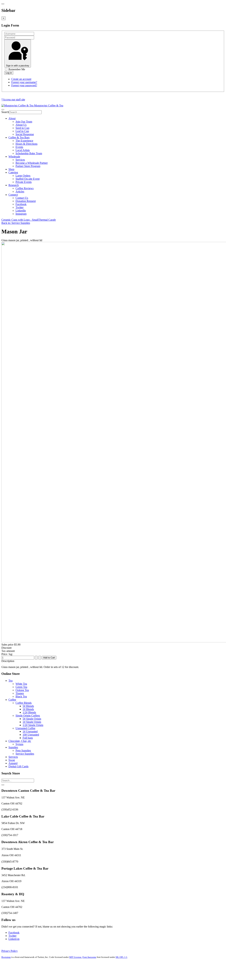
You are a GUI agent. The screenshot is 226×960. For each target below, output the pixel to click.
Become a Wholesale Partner (32, 162)
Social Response (25, 134)
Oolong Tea (22, 690)
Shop (11, 169)
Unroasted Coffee (25, 728)
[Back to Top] (2, 784)
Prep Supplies (23, 750)
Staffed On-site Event (28, 178)
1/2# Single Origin (33, 725)
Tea (10, 680)
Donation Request (26, 201)
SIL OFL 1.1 (121, 957)
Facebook (21, 204)
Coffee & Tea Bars (18, 137)
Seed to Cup (22, 127)
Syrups (19, 744)
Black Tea (21, 696)
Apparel (12, 763)
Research (13, 185)
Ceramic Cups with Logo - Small (19, 219)
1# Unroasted (30, 731)
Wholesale (14, 156)
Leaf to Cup (22, 131)
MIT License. (75, 957)
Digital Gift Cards (18, 766)
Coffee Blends (24, 702)
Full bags (28, 737)
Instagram (21, 213)
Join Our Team (24, 121)
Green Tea (21, 686)
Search (5, 112)
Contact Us (22, 197)
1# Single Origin (32, 721)
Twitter (19, 207)
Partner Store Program (28, 166)
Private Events (24, 181)
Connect (13, 194)
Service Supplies (25, 753)
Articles (20, 191)
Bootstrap (6, 957)
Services (20, 159)
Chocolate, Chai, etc (19, 740)
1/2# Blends (29, 712)
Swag (11, 760)
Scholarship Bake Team (29, 153)
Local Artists (23, 150)
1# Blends (28, 709)
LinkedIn (21, 210)
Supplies (13, 747)
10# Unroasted (31, 734)
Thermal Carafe (47, 219)
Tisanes (20, 693)
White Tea (21, 683)
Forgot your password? (24, 85)
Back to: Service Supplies (15, 222)
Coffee (12, 699)
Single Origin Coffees (28, 715)
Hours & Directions (26, 143)
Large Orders (23, 175)
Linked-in (13, 938)
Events (19, 146)
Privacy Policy (9, 950)
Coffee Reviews (25, 188)
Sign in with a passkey (17, 65)
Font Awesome (89, 957)
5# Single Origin (32, 718)
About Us (21, 124)
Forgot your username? (24, 82)
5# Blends (28, 706)
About (12, 118)
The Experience (24, 140)
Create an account (21, 79)
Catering (13, 172)
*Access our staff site (13, 99)
